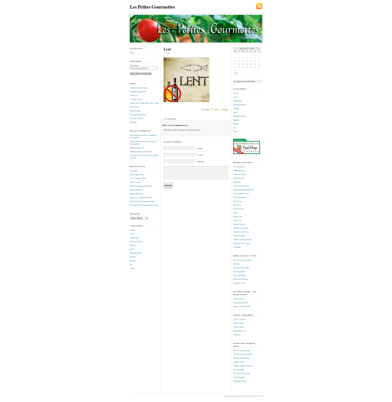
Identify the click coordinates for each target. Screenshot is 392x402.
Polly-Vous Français (240, 279)
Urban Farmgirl (239, 377)
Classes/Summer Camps (138, 88)
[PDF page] (214, 110)
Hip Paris (236, 264)
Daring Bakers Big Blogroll (243, 190)
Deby (132, 155)
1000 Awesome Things (241, 350)
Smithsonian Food (240, 331)
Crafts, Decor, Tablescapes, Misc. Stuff (144, 103)
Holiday (133, 245)
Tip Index (133, 122)
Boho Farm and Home (241, 186)
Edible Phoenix (238, 323)
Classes (132, 230)
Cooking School (136, 99)
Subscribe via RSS (259, 6)
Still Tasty (236, 335)
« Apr (235, 73)
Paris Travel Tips (239, 275)
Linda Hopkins (135, 111)
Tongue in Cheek (239, 283)
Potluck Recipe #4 (136, 194)
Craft (132, 234)
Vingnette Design (239, 381)
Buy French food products (242, 260)
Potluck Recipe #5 (136, 190)
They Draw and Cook (241, 232)
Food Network (238, 209)
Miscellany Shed (136, 253)
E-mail (200, 155)
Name (200, 148)
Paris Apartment (239, 272)
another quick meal (136, 174)
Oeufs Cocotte (135, 182)
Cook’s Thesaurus (239, 319)
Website (201, 161)
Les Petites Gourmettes (152, 6)
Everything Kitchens (240, 303)
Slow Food (237, 220)
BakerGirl (236, 182)
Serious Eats (237, 216)
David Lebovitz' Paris (241, 193)
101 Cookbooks (239, 167)
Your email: (134, 66)
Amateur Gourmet (239, 174)
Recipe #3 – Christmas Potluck (141, 197)
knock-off (140, 148)
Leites (235, 213)
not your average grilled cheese (141, 186)
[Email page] (224, 110)
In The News (134, 107)
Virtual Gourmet (239, 236)
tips (131, 264)
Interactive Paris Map (241, 268)
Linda (132, 249)
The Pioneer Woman (240, 228)
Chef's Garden (238, 299)
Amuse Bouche (238, 178)
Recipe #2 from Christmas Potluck (142, 201)
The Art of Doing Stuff (241, 373)
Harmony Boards (136, 241)
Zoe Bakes (237, 247)
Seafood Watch (238, 327)
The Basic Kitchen (136, 118)
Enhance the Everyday (241, 358)
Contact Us (134, 95)
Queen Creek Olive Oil (241, 306)
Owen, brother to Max (138, 178)
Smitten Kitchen (239, 224)
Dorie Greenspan (239, 197)
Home (132, 53)
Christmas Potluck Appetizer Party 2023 (144, 205)
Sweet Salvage (238, 370)
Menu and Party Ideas (138, 115)
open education (236, 396)
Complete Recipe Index (138, 92)
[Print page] (205, 110)
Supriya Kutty (135, 141)
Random (133, 257)
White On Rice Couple (241, 243)
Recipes (133, 261)
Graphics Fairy (238, 362)
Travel (132, 268)
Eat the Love (237, 201)
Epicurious (237, 205)
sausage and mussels (144, 152)
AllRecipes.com (239, 171)
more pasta (134, 171)
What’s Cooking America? (242, 239)
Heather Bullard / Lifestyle (242, 366)
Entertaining (134, 238)
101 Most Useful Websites (243, 354)
